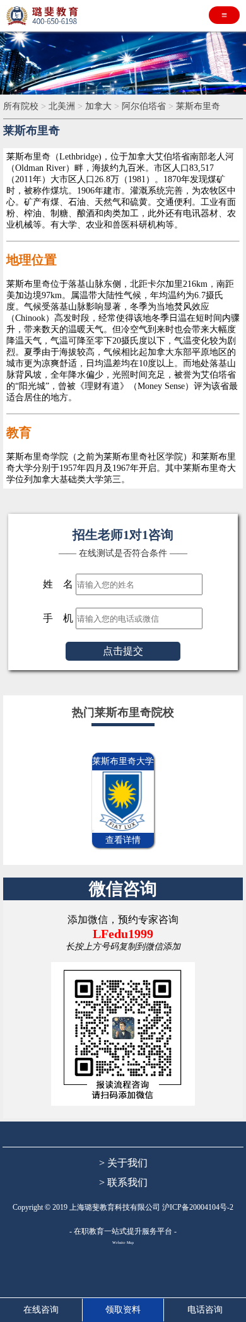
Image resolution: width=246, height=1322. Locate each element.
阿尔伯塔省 (144, 106)
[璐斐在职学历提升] (44, 16)
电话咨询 (205, 1309)
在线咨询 (41, 1309)
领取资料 (123, 1309)
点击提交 (123, 651)
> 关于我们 (123, 1162)
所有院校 (20, 106)
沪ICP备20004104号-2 (197, 1207)
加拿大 (98, 106)
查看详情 (123, 840)
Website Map (123, 1242)
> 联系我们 (123, 1182)
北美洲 (62, 106)
